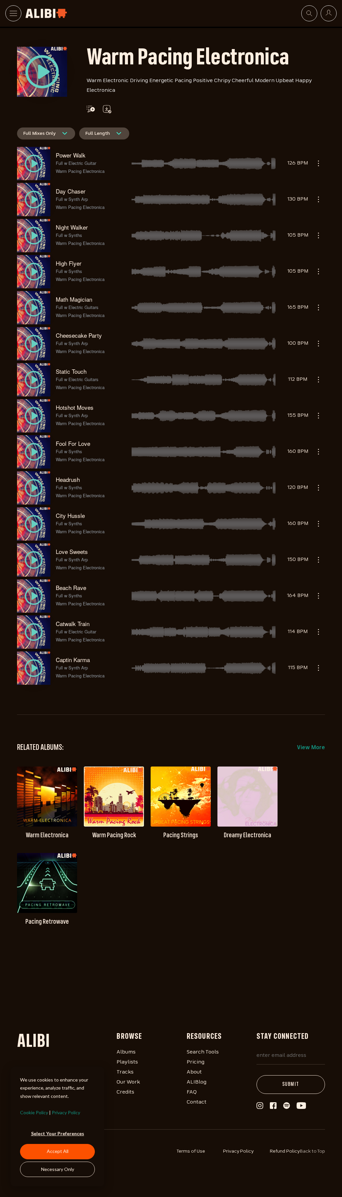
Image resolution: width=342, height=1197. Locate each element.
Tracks (125, 1072)
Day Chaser (71, 191)
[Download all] (106, 109)
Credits (125, 1092)
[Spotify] (286, 1107)
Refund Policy (285, 1151)
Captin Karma (73, 659)
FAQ (192, 1092)
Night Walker (72, 227)
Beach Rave (71, 587)
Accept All (57, 1151)
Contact (196, 1102)
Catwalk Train (73, 623)
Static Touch (71, 371)
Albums (126, 1052)
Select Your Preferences (57, 1133)
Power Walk (71, 155)
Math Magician (74, 299)
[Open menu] (13, 13)
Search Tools (203, 1052)
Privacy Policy (66, 1112)
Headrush (68, 479)
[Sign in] (329, 13)
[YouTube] (301, 1107)
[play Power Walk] (42, 72)
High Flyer (68, 263)
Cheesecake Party (79, 335)
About (194, 1072)
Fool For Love (73, 443)
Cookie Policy (34, 1112)
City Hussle (70, 515)
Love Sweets (72, 551)
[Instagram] (259, 1107)
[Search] (309, 13)
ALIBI (33, 1042)
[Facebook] (273, 1107)
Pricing (195, 1062)
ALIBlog (196, 1082)
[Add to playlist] (91, 109)
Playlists (127, 1062)
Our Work (128, 1082)
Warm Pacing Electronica (80, 171)
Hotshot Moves (75, 407)
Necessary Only (57, 1169)
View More (311, 748)
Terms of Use (191, 1151)
